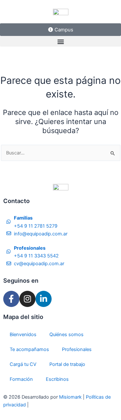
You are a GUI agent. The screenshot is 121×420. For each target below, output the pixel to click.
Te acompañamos (29, 349)
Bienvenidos (23, 334)
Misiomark (71, 397)
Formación (21, 379)
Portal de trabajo (67, 364)
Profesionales (77, 349)
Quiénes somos (66, 334)
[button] (60, 41)
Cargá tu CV (23, 364)
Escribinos (57, 379)
